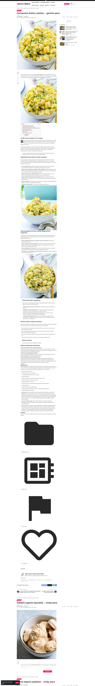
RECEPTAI (19, 10)
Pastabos (26, 135)
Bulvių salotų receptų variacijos (27, 130)
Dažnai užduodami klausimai (27, 132)
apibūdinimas (27, 134)
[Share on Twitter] (68, 17)
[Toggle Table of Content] (38, 124)
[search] (72, 4)
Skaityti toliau (47, 671)
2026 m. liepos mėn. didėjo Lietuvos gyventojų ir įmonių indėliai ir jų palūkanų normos (71, 32)
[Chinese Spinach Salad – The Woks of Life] (62, 44)
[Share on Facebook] (66, 17)
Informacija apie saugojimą (27, 129)
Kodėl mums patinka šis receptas (28, 125)
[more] (63, 4)
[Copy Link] (69, 17)
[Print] (71, 17)
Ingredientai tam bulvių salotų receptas (29, 126)
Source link (23, 568)
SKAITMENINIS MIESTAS (69, 39)
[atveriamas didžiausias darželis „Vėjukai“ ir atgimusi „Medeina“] (62, 28)
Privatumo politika (4, 682)
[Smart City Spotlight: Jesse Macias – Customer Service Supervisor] (62, 38)
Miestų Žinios (23, 4)
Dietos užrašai (25, 131)
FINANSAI (66, 34)
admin (21, 16)
